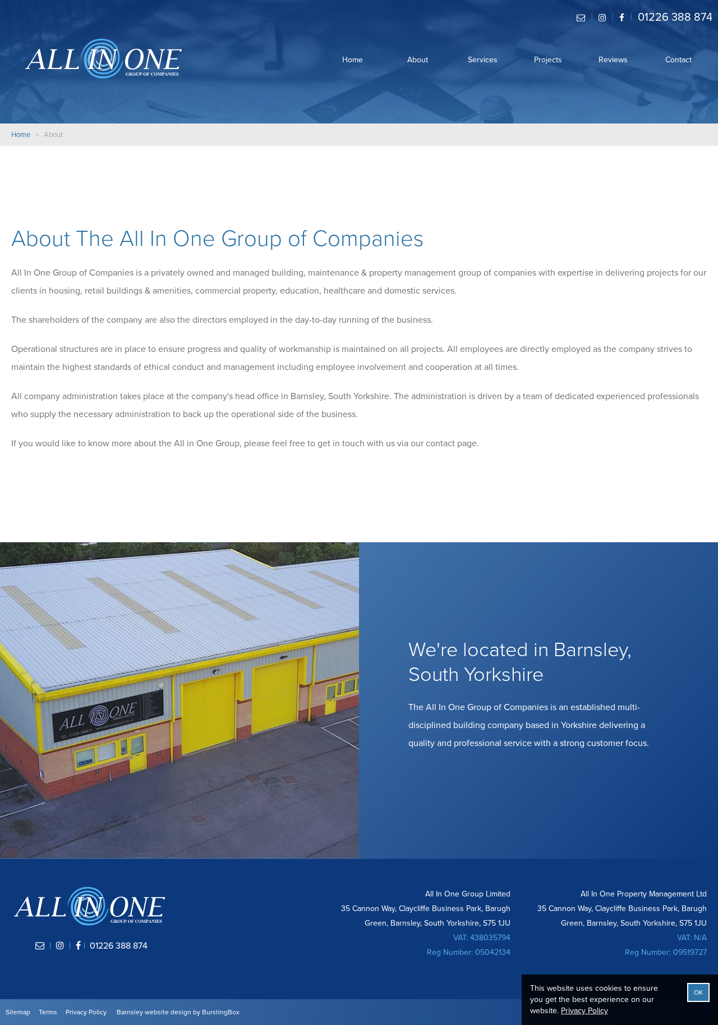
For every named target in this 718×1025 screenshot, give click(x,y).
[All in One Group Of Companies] (104, 59)
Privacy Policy (86, 1012)
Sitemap (18, 1012)
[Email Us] (581, 17)
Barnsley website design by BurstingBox (178, 1012)
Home (352, 60)
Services (483, 60)
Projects (548, 60)
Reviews (613, 60)
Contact (678, 60)
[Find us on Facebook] (621, 17)
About (417, 60)
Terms (48, 1012)
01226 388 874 (675, 17)
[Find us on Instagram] (602, 17)
